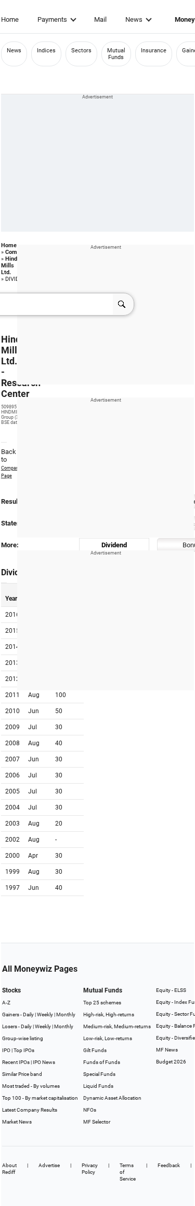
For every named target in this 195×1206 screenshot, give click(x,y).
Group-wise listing (22, 1038)
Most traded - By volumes (31, 1086)
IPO (6, 1050)
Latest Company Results (29, 1109)
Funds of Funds (101, 1062)
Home (10, 19)
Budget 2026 (171, 1061)
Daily (28, 1014)
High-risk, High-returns (108, 1014)
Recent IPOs (16, 1062)
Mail (100, 19)
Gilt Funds (95, 1050)
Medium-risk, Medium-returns (117, 1026)
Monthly (65, 1014)
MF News (167, 1049)
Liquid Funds (98, 1086)
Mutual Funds (116, 54)
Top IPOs (24, 1050)
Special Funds (99, 1074)
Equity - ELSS (171, 990)
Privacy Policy (90, 1168)
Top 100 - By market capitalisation (40, 1098)
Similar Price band (22, 1074)
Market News (17, 1121)
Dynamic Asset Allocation (112, 1098)
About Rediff (9, 1168)
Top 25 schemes (102, 1002)
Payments (52, 19)
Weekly (45, 1014)
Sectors (81, 50)
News (133, 19)
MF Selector (96, 1121)
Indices (46, 50)
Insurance (153, 50)
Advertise (49, 1165)
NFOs (89, 1109)
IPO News (44, 1062)
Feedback (169, 1165)
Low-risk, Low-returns (107, 1038)
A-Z (6, 1002)
